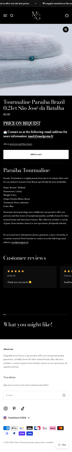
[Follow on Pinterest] (14, 408)
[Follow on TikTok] (22, 408)
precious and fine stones (21, 144)
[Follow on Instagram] (5, 408)
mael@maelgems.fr (19, 242)
